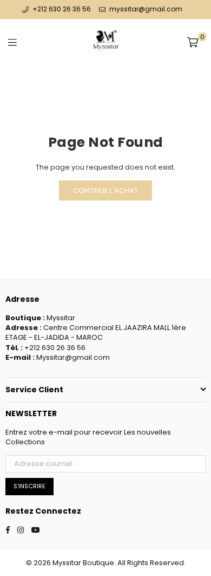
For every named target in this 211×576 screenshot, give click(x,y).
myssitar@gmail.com (145, 9)
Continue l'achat (105, 190)
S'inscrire (29, 486)
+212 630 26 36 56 (62, 9)
